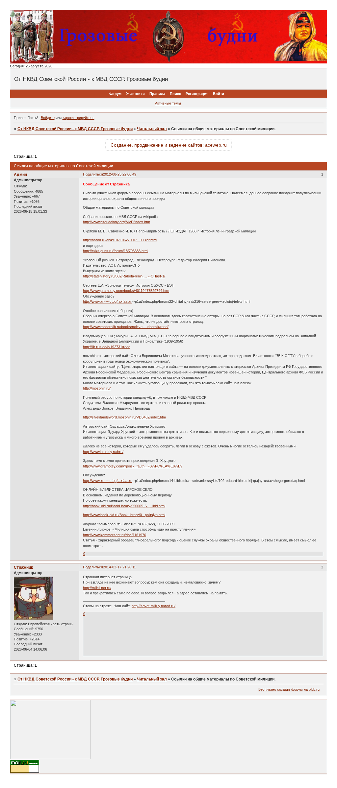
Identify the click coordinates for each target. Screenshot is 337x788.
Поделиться (93, 174)
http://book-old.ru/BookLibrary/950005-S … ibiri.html (124, 506)
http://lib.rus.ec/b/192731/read (106, 347)
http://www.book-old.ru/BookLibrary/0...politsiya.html (124, 515)
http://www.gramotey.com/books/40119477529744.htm (126, 291)
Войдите (48, 118)
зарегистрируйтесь (78, 118)
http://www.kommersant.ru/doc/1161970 (114, 535)
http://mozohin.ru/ (97, 388)
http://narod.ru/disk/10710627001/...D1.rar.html (120, 240)
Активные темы (168, 103)
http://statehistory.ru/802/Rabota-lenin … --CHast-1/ (124, 276)
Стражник (23, 567)
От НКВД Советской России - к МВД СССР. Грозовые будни (75, 129)
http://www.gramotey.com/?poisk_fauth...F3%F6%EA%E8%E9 (132, 466)
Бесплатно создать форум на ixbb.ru (289, 689)
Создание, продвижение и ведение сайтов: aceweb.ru (169, 145)
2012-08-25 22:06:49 (119, 174)
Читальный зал (152, 129)
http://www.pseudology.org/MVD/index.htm (116, 222)
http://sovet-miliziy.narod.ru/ (153, 606)
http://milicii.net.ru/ (97, 588)
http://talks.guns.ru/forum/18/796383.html (115, 251)
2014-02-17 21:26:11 (119, 567)
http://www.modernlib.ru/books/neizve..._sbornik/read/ (125, 327)
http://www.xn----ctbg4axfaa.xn (107, 301)
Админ (20, 174)
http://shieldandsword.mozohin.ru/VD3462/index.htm (124, 417)
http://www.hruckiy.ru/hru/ (103, 452)
